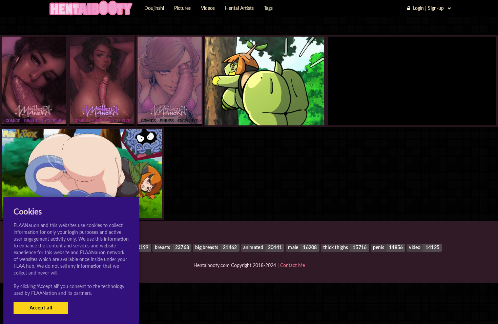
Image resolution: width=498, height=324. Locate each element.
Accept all (40, 307)
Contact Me (292, 265)
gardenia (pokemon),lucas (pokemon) (412, 112)
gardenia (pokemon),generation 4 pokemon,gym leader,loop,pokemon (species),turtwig (312, 112)
